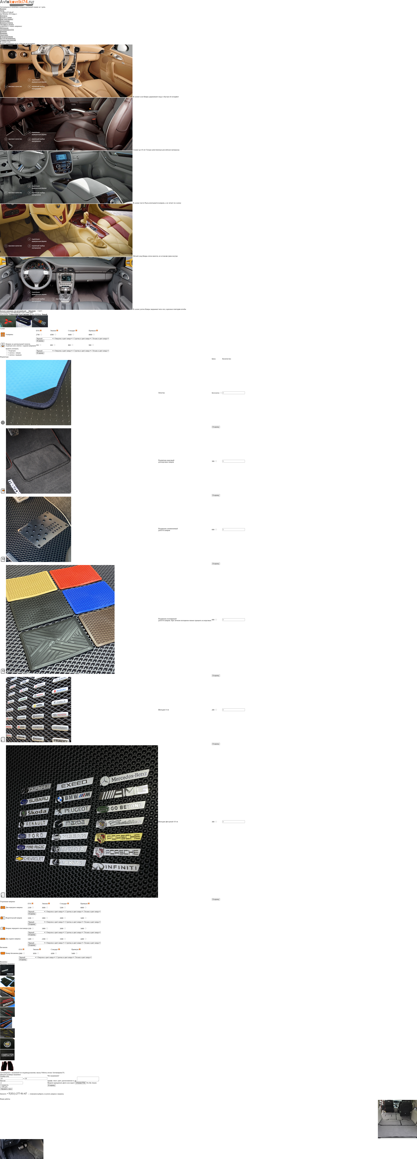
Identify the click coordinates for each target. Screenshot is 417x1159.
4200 (53, 953)
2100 (30, 908)
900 (90, 345)
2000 (21, 953)
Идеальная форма (6, 37)
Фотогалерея (4, 21)
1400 (30, 939)
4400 (82, 939)
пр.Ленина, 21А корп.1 (8, 14)
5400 (73, 953)
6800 (82, 908)
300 (213, 461)
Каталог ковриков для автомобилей (13, 311)
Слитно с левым (14, 353)
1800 (44, 918)
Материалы (4, 28)
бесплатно (216, 393)
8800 (91, 335)
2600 (62, 918)
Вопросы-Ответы (6, 23)
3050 (35, 953)
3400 (82, 918)
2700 (38, 335)
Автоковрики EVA (7, 30)
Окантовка (4, 35)
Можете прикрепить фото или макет (60, 1083)
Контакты (3, 16)
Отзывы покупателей (8, 40)
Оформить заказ (6, 1089)
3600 (44, 908)
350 (37, 345)
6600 (70, 335)
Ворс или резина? (6, 19)
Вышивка (3, 33)
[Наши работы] (178, 1156)
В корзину (40, 341)
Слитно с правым (15, 355)
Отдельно (12, 351)
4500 (52, 335)
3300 (62, 939)
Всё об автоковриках (7, 38)
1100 (30, 918)
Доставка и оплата (7, 24)
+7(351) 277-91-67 (17, 1093)
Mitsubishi (32, 311)
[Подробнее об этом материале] (41, 331)
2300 (44, 939)
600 (51, 345)
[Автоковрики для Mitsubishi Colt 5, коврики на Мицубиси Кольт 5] (8, 327)
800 (69, 345)
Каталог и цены (6, 17)
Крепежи (3, 31)
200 (213, 710)
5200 (62, 908)
